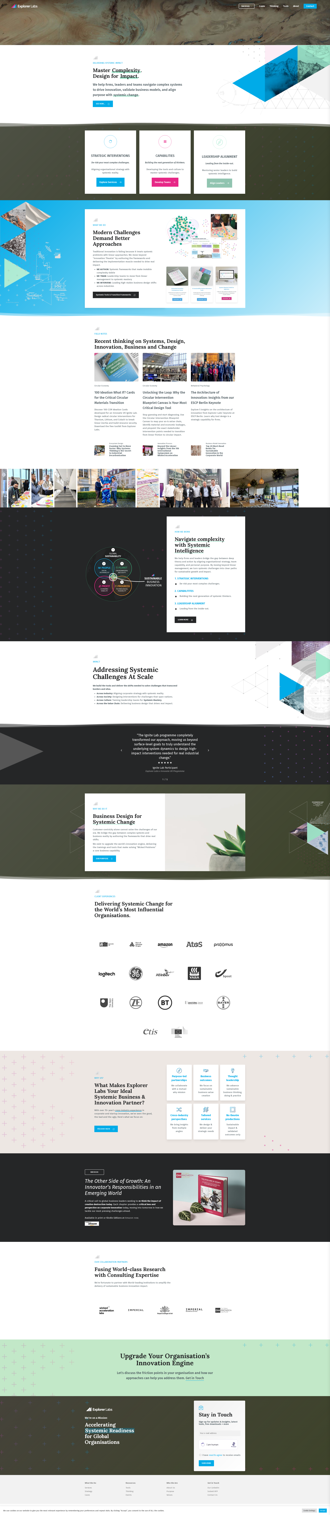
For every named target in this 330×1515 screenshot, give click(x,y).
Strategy (88, 1491)
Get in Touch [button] (195, 1378)
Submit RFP (213, 1491)
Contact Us (212, 1495)
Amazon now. (132, 1218)
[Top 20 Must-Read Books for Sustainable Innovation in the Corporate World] (213, 450)
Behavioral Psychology (200, 386)
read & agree (215, 1455)
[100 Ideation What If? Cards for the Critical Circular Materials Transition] (116, 392)
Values (169, 1495)
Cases (87, 1495)
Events (129, 1495)
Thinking (129, 1491)
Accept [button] (322, 1511)
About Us (171, 1488)
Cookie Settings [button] (309, 1511)
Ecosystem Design (116, 443)
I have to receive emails (220, 1455)
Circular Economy (101, 386)
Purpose (170, 1491)
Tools (128, 1488)
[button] (103, 104)
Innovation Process (165, 443)
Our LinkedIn (213, 1488)
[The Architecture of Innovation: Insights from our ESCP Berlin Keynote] (213, 387)
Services (88, 1488)
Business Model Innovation (216, 443)
